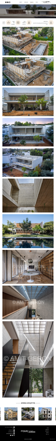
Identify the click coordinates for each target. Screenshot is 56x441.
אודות (37, 2)
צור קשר (47, 434)
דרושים (20, 2)
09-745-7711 (11, 430)
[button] (28, 2)
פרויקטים (31, 2)
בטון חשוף (26, 2)
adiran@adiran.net (9, 433)
